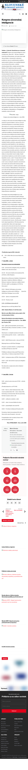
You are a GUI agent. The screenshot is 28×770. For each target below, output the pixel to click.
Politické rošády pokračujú (9, 571)
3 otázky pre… (4, 737)
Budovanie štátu (4, 747)
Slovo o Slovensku (18, 721)
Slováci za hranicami (5, 725)
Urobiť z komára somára (8, 646)
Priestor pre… (4, 739)
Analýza (16, 723)
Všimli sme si (4, 731)
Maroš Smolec (14, 428)
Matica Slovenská (22, 1)
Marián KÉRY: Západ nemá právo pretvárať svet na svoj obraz (10, 621)
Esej (15, 729)
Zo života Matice (4, 729)
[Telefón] (14, 450)
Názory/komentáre (18, 725)
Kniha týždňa (4, 745)
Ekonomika (3, 723)
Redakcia (16, 741)
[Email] (11, 450)
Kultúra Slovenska (5, 743)
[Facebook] (17, 450)
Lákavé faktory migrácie (8, 547)
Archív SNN (16, 743)
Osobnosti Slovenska (18, 731)
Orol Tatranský (4, 749)
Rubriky (16, 739)
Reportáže (16, 727)
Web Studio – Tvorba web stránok (20, 757)
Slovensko (12, 25)
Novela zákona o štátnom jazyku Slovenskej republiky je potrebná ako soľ (12, 596)
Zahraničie (3, 727)
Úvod (15, 25)
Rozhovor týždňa (4, 741)
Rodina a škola (4, 751)
